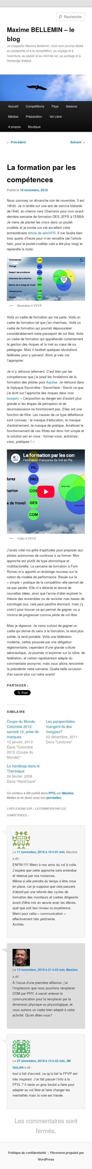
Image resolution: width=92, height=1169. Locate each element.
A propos (14, 126)
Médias (13, 116)
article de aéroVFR (41, 232)
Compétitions (35, 106)
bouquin (12, 398)
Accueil (13, 106)
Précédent (16, 142)
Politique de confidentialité (27, 1152)
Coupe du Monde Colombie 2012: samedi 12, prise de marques (23, 729)
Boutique (34, 126)
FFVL (52, 793)
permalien (54, 797)
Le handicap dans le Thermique (23, 768)
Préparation (34, 116)
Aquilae (51, 382)
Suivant (77, 142)
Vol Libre (56, 116)
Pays (55, 106)
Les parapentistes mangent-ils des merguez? (60, 726)
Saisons (71, 106)
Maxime (68, 793)
